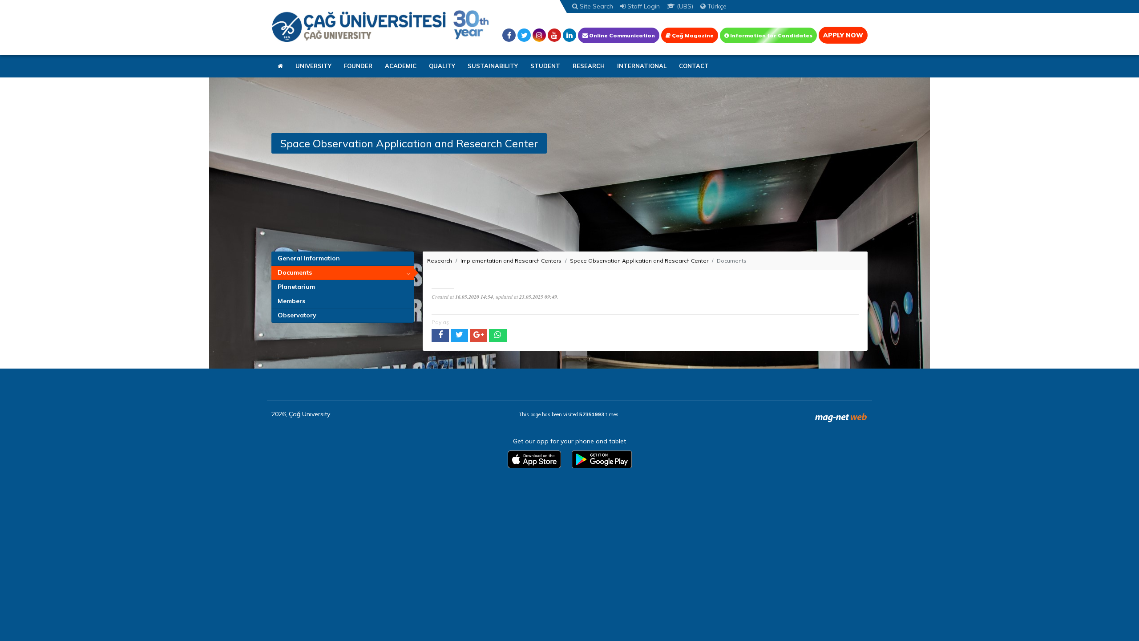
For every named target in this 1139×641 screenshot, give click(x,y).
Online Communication (621, 35)
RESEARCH (589, 65)
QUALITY (442, 65)
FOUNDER (358, 65)
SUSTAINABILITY (493, 65)
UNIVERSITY (313, 65)
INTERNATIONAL (641, 65)
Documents (295, 272)
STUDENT (545, 65)
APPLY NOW (843, 35)
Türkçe (716, 6)
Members (291, 301)
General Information (309, 258)
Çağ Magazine (692, 35)
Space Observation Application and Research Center (639, 260)
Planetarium (296, 287)
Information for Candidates (770, 35)
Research (439, 260)
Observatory (297, 315)
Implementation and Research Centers (510, 260)
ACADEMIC (400, 65)
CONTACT (694, 65)
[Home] (380, 25)
